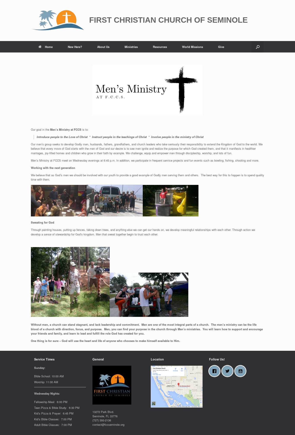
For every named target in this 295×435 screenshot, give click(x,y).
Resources (160, 47)
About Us (103, 47)
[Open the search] (257, 46)
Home (49, 47)
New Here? (75, 47)
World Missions (192, 47)
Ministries (131, 47)
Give (221, 47)
